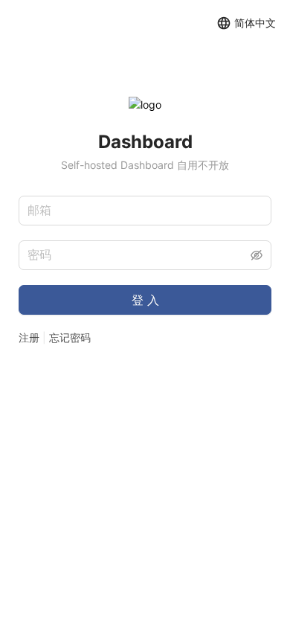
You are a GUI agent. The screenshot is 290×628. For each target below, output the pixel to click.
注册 (29, 337)
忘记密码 (70, 337)
